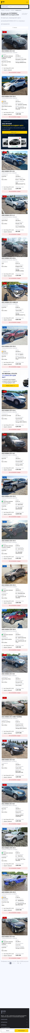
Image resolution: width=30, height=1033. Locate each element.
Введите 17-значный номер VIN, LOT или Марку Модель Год (17, 6)
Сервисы (3, 1025)
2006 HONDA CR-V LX (8, 215)
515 (18, 963)
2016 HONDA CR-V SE (8, 453)
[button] (5, 6)
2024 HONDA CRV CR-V (9, 496)
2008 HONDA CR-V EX (8, 759)
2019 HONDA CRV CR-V (9, 96)
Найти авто (14, 132)
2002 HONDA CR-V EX (8, 674)
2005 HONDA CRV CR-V (9, 629)
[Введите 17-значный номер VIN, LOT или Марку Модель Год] (27, 6)
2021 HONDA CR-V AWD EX (10, 302)
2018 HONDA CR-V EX (8, 936)
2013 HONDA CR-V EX (8, 51)
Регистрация (21, 1030)
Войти (7, 1030)
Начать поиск (9, 385)
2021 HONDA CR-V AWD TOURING (12, 716)
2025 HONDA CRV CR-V (9, 892)
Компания (4, 1019)
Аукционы (4, 1022)
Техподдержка (5, 1027)
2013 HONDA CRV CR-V (9, 585)
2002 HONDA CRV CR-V (9, 540)
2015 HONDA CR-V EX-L (9, 258)
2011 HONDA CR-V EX (8, 171)
